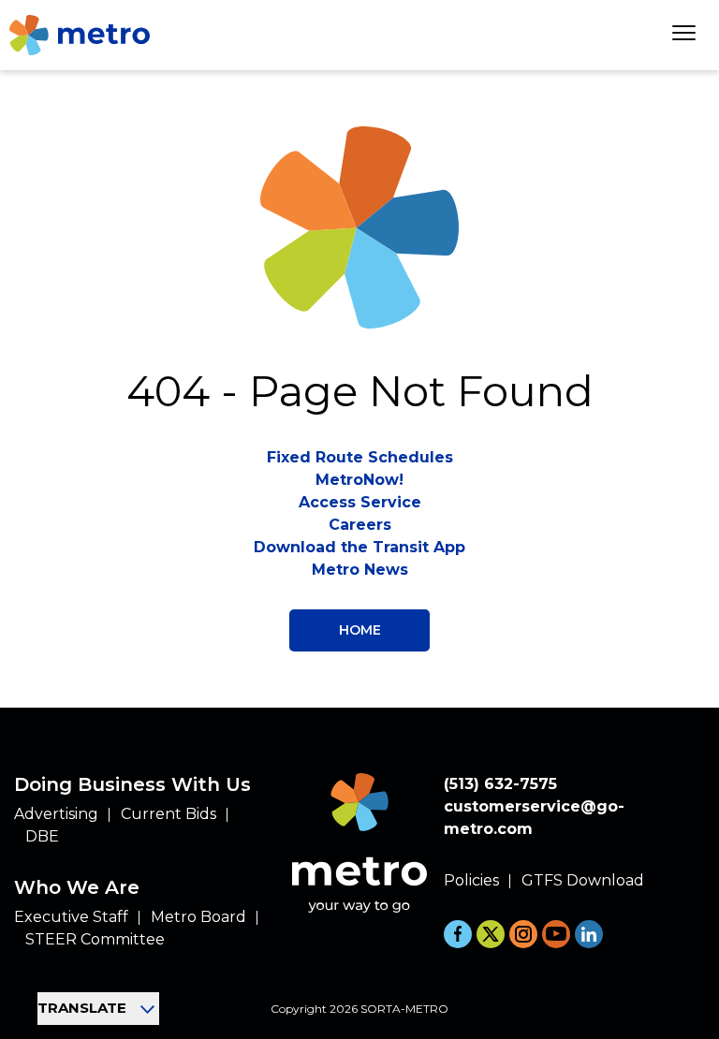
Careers (360, 525)
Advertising (56, 814)
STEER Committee (95, 939)
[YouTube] (556, 934)
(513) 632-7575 (500, 784)
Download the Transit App (359, 547)
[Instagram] (523, 934)
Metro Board (198, 917)
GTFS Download (582, 880)
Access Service (360, 502)
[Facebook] (458, 934)
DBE (42, 836)
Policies (471, 880)
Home (360, 630)
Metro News (360, 569)
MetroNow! (359, 480)
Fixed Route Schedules (360, 457)
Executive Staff (71, 917)
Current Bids (168, 814)
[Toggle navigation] (684, 35)
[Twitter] (491, 934)
